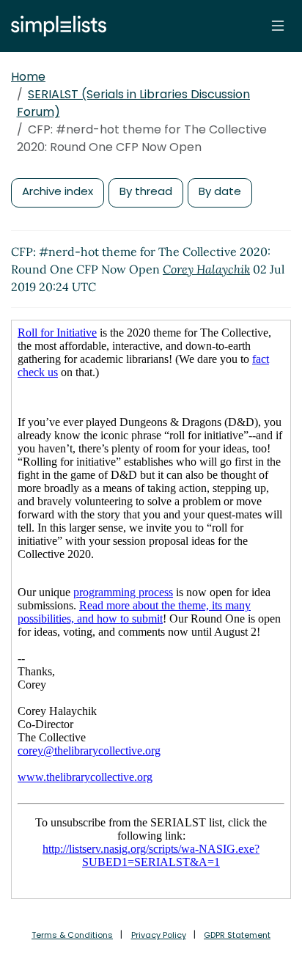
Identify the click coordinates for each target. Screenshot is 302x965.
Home (28, 76)
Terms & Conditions (72, 935)
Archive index (57, 191)
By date (220, 191)
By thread (145, 191)
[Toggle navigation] (278, 25)
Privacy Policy (158, 935)
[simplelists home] (55, 26)
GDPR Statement (237, 935)
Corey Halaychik (206, 269)
